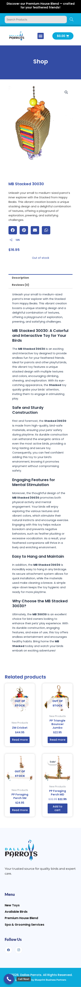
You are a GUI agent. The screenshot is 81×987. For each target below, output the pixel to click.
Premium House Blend (21, 918)
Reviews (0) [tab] (20, 285)
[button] (40, 36)
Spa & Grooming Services (24, 924)
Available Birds (16, 912)
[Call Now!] (9, 979)
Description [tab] (20, 278)
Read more (20, 740)
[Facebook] (8, 950)
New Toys (12, 905)
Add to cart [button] (57, 808)
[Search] (71, 19)
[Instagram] (18, 950)
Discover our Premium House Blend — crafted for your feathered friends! (41, 5)
